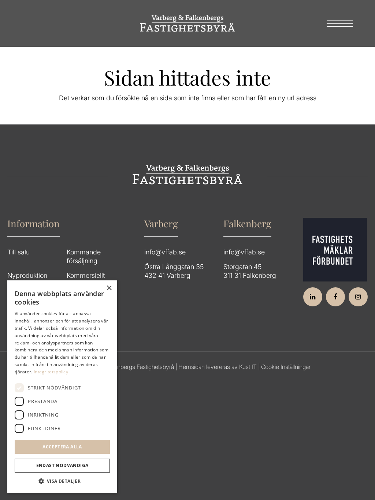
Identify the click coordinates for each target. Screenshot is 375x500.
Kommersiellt (86, 275)
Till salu (18, 252)
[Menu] (337, 23)
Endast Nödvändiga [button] (62, 465)
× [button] (109, 288)
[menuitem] (337, 23)
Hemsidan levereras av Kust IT (217, 366)
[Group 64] (187, 23)
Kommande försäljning (84, 256)
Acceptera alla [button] (62, 447)
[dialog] (62, 386)
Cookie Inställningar (286, 366)
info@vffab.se (165, 252)
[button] (62, 481)
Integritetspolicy (51, 372)
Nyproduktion (27, 275)
